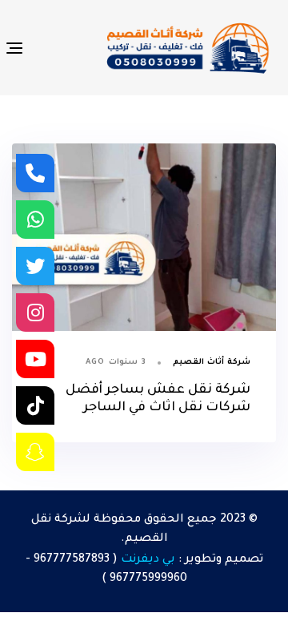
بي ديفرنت (148, 560)
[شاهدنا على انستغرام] (35, 312)
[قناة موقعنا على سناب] (35, 452)
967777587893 (72, 560)
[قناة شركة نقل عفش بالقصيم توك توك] (35, 405)
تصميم (244, 560)
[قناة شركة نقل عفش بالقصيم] (35, 359)
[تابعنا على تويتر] (35, 266)
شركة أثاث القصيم (211, 362)
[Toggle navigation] (49, 47)
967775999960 (148, 579)
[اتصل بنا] (35, 173)
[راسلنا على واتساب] (35, 219)
